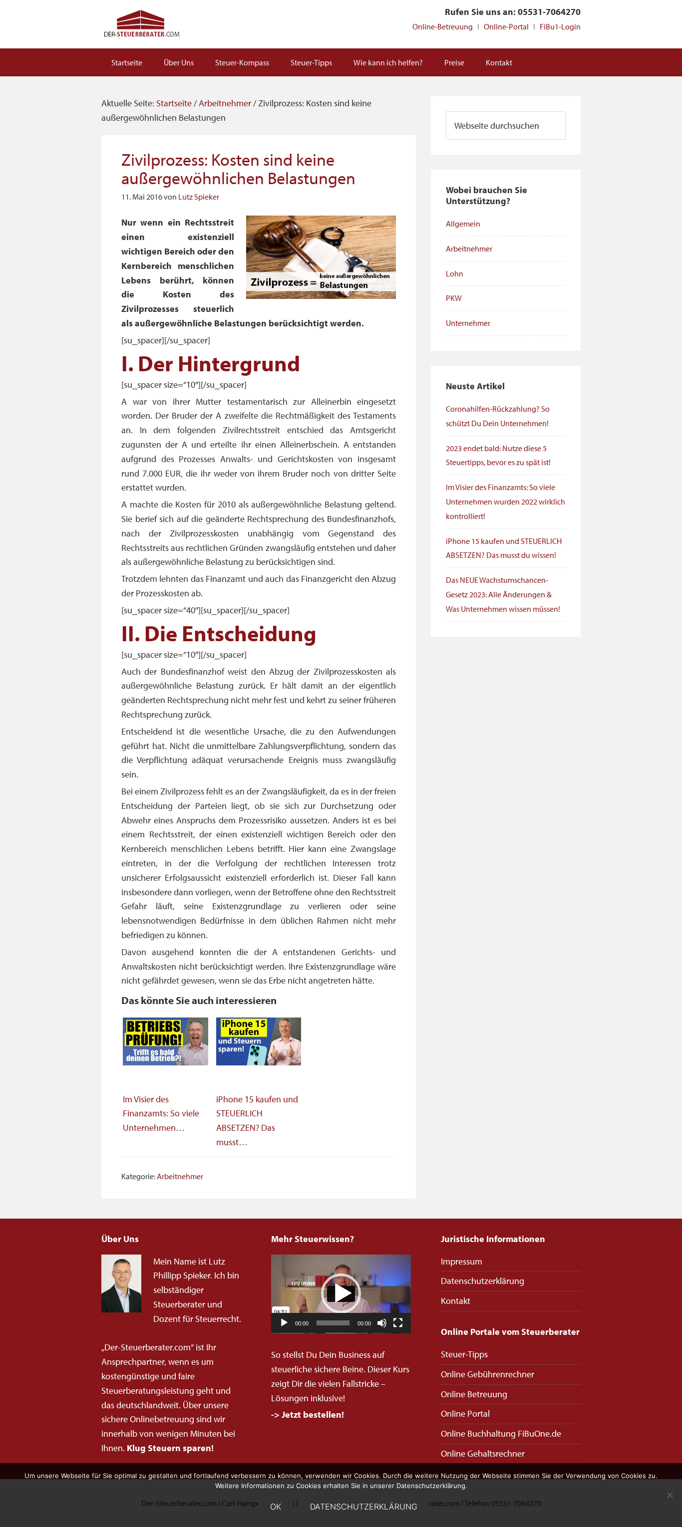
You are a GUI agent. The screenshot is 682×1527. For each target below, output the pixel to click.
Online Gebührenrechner (487, 1374)
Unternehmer (468, 323)
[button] (341, 1293)
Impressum (461, 1261)
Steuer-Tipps (464, 1354)
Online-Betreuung (442, 26)
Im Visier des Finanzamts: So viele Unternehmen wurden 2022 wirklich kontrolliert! (505, 501)
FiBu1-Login (560, 26)
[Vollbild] (398, 1323)
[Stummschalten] (382, 1323)
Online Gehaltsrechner (483, 1453)
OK (275, 1507)
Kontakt (455, 1300)
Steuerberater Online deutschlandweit (141, 24)
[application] (341, 1294)
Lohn (454, 273)
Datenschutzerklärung (482, 1280)
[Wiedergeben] (284, 1323)
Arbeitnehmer (180, 1176)
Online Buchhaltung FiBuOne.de (501, 1433)
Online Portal (465, 1413)
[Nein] (670, 1495)
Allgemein (463, 224)
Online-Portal (506, 26)
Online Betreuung (474, 1394)
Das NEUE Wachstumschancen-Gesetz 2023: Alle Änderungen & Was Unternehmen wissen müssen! (503, 594)
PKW (454, 298)
